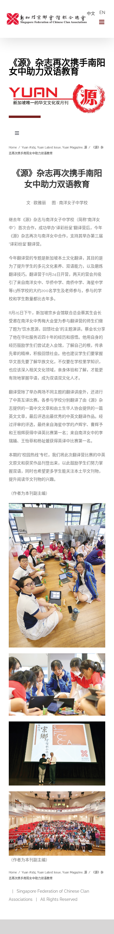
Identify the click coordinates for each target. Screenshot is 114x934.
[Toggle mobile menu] (102, 22)
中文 (91, 13)
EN (102, 12)
